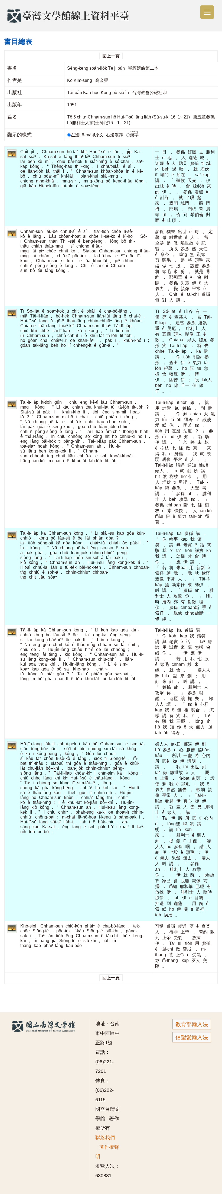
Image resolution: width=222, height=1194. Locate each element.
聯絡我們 (105, 1137)
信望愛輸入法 (191, 1037)
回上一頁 (111, 56)
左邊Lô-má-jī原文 (88, 135)
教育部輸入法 (191, 1024)
